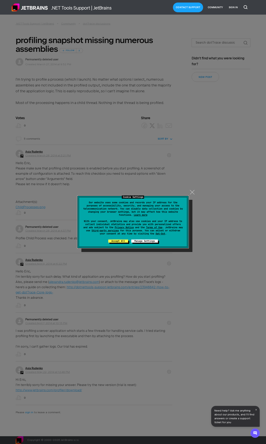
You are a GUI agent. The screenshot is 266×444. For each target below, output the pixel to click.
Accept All (118, 241)
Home (30, 7)
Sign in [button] (233, 7)
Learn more (140, 215)
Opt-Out (160, 233)
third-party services (105, 230)
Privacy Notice (124, 227)
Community (215, 7)
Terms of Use (154, 227)
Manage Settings (144, 241)
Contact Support (188, 7)
